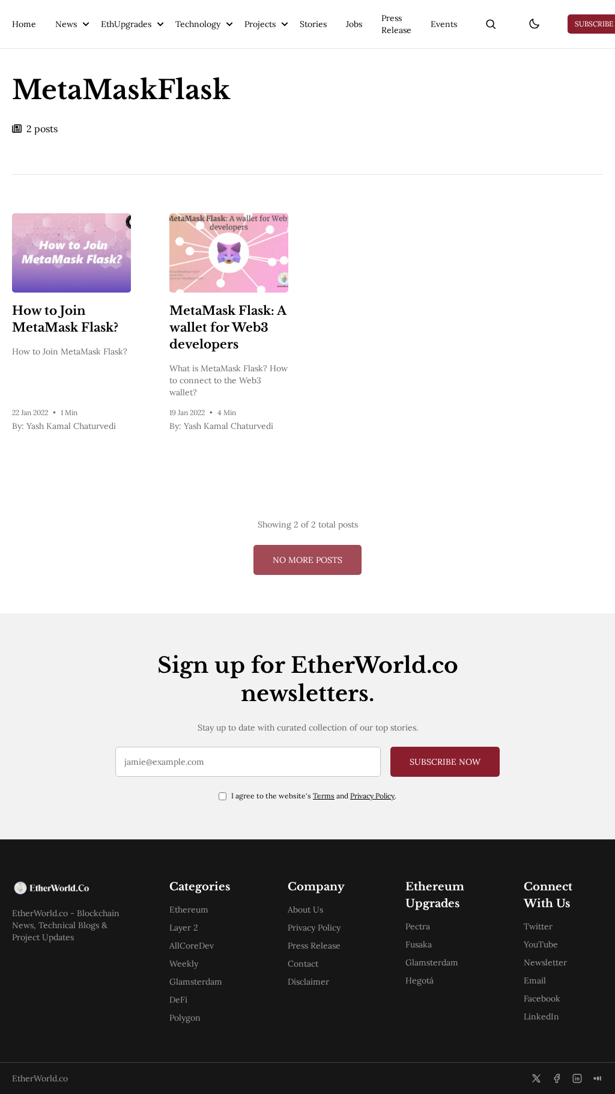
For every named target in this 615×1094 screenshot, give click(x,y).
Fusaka (418, 944)
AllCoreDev (191, 945)
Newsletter (545, 962)
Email (535, 980)
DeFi (178, 999)
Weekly (183, 963)
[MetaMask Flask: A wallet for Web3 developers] (228, 253)
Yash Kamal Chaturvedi (71, 426)
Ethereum (188, 909)
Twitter (538, 926)
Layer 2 (183, 927)
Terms (324, 795)
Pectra (417, 926)
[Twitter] (536, 1078)
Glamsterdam (195, 981)
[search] (490, 24)
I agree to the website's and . (313, 795)
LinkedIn (541, 1016)
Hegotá (419, 980)
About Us (305, 909)
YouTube (541, 944)
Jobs (354, 24)
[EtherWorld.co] (71, 888)
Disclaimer (308, 981)
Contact (303, 963)
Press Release (396, 24)
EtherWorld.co (40, 1078)
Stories (313, 24)
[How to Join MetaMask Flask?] (71, 253)
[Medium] (597, 1078)
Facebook (542, 998)
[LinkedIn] (577, 1078)
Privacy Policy (372, 795)
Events (444, 24)
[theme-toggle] (534, 24)
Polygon (185, 1017)
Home (24, 24)
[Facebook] (556, 1078)
